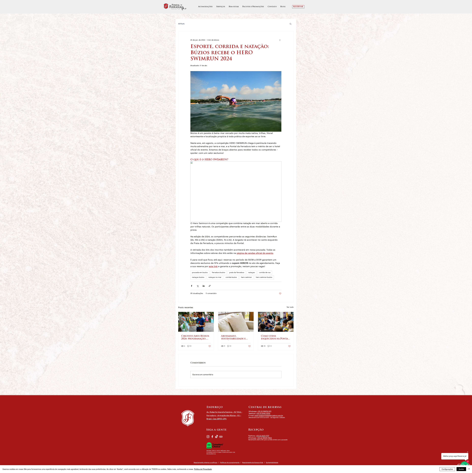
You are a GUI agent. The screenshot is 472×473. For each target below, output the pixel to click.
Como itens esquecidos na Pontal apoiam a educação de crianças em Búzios (275, 337)
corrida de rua (264, 273)
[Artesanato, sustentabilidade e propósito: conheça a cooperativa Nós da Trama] (236, 322)
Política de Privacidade (203, 469)
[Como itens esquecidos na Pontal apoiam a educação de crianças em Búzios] (276, 322)
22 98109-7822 (266, 438)
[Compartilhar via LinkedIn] (203, 286)
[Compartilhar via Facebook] (191, 286)
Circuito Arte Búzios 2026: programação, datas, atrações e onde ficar (195, 337)
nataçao (251, 273)
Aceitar (461, 469)
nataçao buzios (198, 277)
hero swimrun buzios (264, 277)
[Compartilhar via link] (209, 286)
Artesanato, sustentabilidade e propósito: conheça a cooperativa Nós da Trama (235, 337)
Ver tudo (290, 307)
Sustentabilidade (272, 462)
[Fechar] (469, 469)
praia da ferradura (236, 273)
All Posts (181, 24)
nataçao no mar (214, 277)
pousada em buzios (200, 273)
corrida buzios (231, 277)
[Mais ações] (279, 40)
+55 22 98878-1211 (264, 411)
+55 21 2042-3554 (263, 413)
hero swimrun (246, 277)
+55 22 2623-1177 (262, 436)
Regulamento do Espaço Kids (252, 462)
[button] (290, 24)
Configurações (447, 469)
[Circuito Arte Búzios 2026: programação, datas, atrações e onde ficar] (196, 322)
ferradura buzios (218, 273)
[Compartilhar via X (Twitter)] (197, 286)
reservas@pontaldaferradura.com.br (268, 415)
